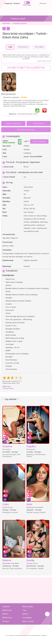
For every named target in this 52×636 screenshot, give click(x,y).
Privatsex (5, 621)
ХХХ (39, 47)
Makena (6, 560)
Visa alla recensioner (26, 129)
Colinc (5, 504)
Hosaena (7, 446)
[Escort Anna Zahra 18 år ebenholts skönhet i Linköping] (8, 82)
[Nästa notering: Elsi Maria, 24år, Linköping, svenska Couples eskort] (8, 28)
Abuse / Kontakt (28, 621)
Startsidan (6, 23)
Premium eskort (18, 19)
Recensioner (8, 388)
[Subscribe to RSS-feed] (26, 627)
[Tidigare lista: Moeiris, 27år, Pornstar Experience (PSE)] (4, 28)
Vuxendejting (26, 618)
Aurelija (30, 560)
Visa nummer (39, 141)
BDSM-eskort (7, 610)
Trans (24, 610)
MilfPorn (5, 614)
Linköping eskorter (20, 23)
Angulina (31, 446)
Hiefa (29, 504)
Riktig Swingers (27, 606)
